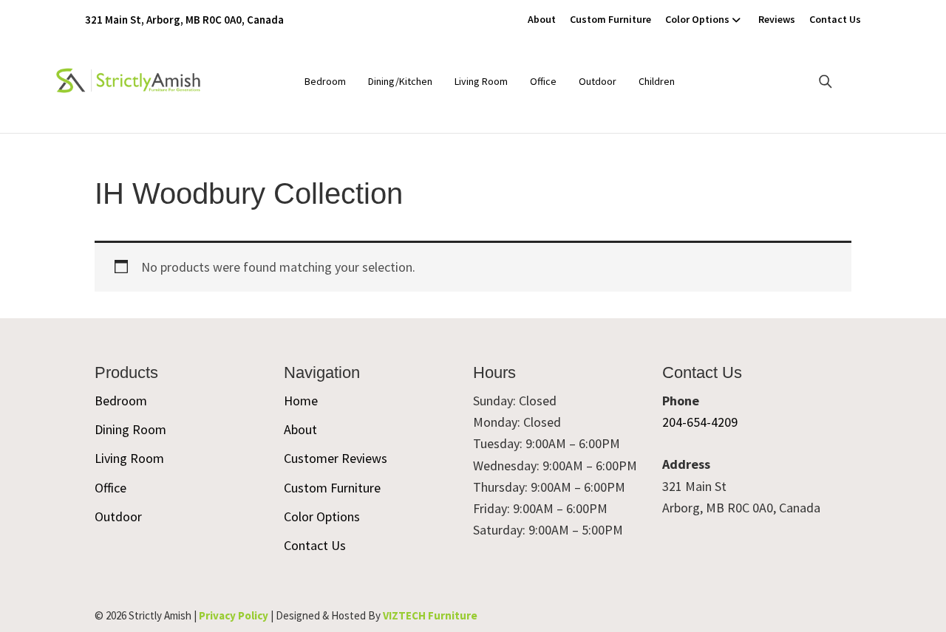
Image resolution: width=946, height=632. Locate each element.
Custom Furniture (610, 19)
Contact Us (835, 19)
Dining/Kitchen (400, 81)
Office (543, 81)
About (542, 19)
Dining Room (130, 429)
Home (301, 400)
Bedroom (325, 81)
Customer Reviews (335, 458)
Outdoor (597, 81)
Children (657, 81)
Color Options (697, 19)
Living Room (481, 81)
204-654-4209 (700, 421)
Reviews (776, 19)
